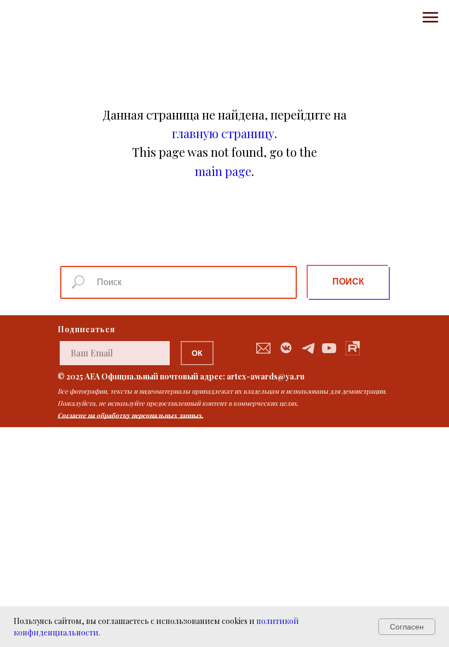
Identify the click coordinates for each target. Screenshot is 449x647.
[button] (263, 348)
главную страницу (223, 133)
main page (223, 171)
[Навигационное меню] (430, 17)
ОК (197, 353)
